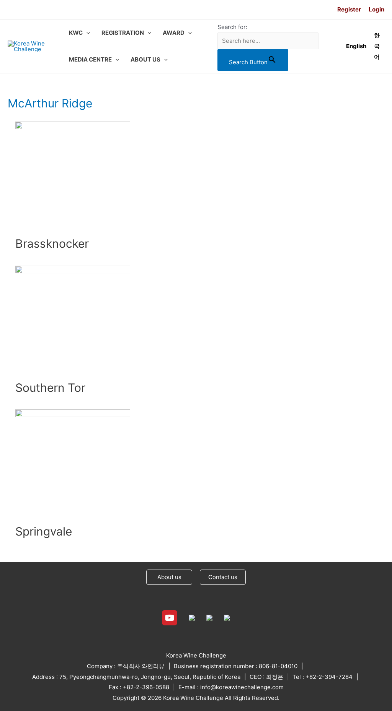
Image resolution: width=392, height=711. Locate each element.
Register (349, 9)
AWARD (174, 32)
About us (169, 577)
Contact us (222, 577)
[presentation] (86, 32)
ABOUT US (145, 59)
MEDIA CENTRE (90, 59)
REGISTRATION (122, 32)
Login (376, 9)
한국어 (377, 46)
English (356, 46)
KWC (76, 32)
